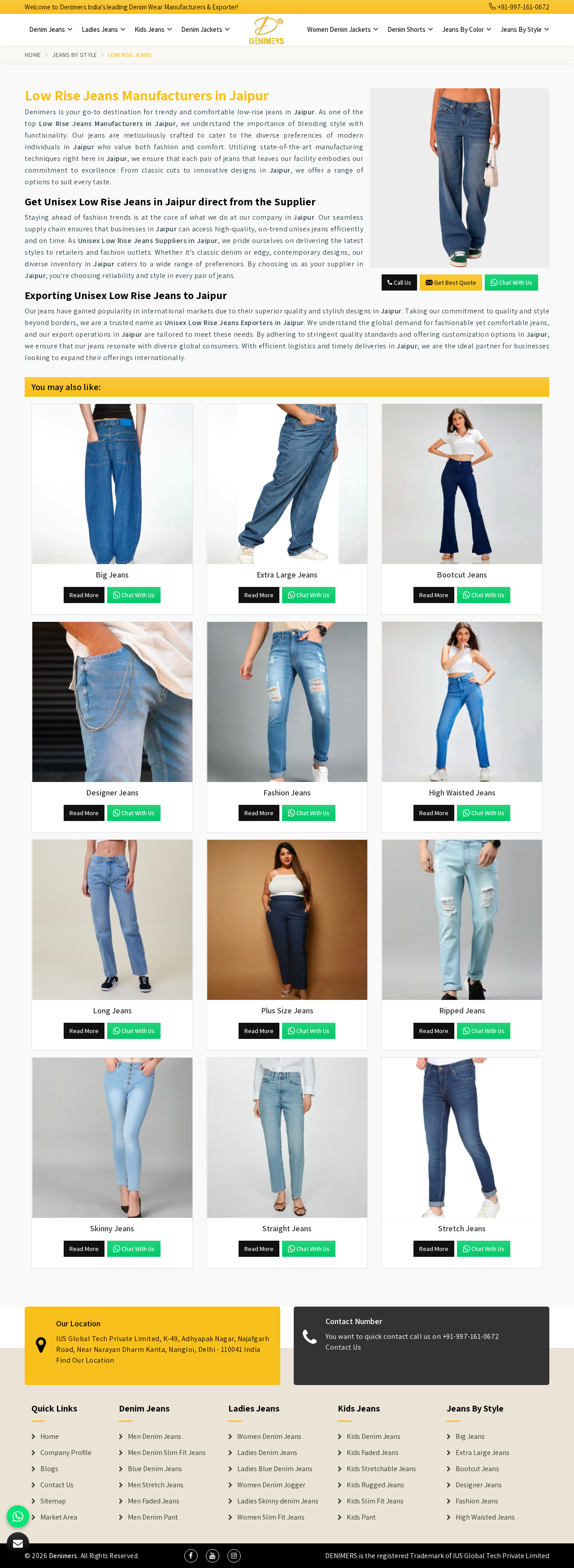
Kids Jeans (150, 29)
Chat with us (515, 282)
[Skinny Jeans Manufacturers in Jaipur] (112, 1138)
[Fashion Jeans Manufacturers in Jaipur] (287, 702)
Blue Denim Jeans (155, 1468)
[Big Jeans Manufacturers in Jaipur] (112, 484)
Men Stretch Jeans (155, 1485)
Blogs (49, 1468)
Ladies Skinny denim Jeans (277, 1501)
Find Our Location (85, 1360)
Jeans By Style (521, 29)
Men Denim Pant (153, 1517)
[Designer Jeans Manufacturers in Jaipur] (112, 702)
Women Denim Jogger (271, 1485)
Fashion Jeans (477, 1501)
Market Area (58, 1517)
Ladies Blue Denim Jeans (275, 1468)
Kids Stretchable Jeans (381, 1468)
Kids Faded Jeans (373, 1452)
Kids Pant (361, 1517)
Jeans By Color (463, 29)
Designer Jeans (479, 1485)
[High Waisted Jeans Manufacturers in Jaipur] (462, 702)
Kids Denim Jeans (373, 1436)
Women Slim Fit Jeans (270, 1517)
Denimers (63, 1555)
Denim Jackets (202, 29)
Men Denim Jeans (154, 1436)
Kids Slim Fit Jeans (375, 1501)
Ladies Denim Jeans (267, 1452)
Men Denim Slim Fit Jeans (167, 1452)
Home (33, 55)
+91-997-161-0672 (522, 7)
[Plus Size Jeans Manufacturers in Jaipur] (287, 920)
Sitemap (53, 1501)
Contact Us (343, 1347)
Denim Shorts (407, 29)
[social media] (191, 1556)
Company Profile (65, 1452)
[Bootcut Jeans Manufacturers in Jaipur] (462, 484)
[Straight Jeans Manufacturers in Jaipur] (287, 1138)
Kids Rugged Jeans (375, 1485)
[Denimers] (266, 29)
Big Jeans (470, 1436)
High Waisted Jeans (485, 1517)
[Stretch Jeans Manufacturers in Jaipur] (462, 1138)
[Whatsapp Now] (18, 1516)
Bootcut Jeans (477, 1468)
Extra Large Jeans (482, 1452)
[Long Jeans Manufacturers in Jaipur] (112, 920)
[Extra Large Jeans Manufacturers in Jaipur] (287, 484)
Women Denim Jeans (269, 1436)
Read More (84, 595)
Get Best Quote (455, 282)
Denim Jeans (47, 29)
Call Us (401, 282)
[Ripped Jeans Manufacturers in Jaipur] (462, 920)
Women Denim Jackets (339, 29)
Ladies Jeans (100, 29)
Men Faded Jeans (153, 1501)
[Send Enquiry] (459, 178)
